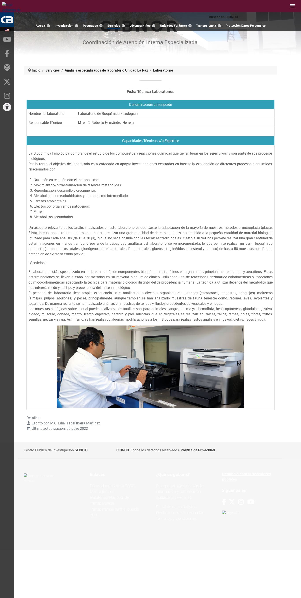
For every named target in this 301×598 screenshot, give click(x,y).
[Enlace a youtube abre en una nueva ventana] (250, 502)
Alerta (94, 514)
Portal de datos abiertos (176, 506)
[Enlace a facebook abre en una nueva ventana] (224, 502)
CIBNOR (122, 450)
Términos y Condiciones (176, 518)
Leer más (183, 497)
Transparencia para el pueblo (114, 509)
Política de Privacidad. (198, 450)
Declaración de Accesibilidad (180, 512)
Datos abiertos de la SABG (112, 485)
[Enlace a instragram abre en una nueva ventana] (241, 502)
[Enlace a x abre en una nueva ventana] (233, 502)
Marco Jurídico (102, 491)
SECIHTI (81, 450)
